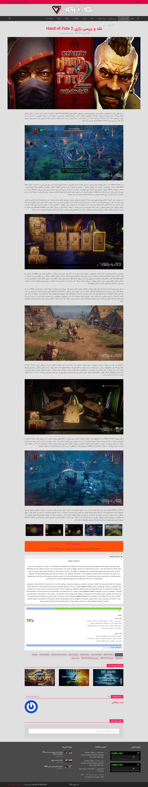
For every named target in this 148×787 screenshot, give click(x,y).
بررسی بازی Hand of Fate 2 (89, 658)
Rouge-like (119, 658)
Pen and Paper (44, 655)
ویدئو (84, 18)
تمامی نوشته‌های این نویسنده (32, 696)
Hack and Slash (113, 375)
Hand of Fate (104, 118)
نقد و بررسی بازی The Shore (108, 678)
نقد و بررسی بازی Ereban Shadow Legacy (74, 678)
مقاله (92, 18)
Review (35, 655)
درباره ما (21, 784)
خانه (138, 18)
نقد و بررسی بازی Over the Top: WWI (39, 678)
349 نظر (58, 769)
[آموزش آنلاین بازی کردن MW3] (68, 766)
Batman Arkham (30, 365)
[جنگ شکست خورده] (68, 760)
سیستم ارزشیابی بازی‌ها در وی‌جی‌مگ (18, 2)
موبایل (67, 18)
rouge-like (116, 296)
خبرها (132, 18)
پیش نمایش (101, 18)
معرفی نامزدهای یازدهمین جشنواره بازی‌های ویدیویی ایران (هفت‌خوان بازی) (92, 754)
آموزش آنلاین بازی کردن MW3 (53, 766)
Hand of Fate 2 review (59, 655)
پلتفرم (59, 18)
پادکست (76, 18)
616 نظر (58, 756)
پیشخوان (10, 784)
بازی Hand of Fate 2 (107, 658)
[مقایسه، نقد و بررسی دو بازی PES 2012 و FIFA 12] (68, 752)
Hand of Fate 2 (34, 372)
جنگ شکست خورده (57, 760)
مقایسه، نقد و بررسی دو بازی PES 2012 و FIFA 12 (52, 753)
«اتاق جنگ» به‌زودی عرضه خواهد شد (91, 770)
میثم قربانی (100, 752)
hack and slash (96, 655)
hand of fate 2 (73, 655)
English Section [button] (115, 557)
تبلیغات (16, 784)
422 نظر (58, 762)
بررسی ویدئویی (112, 18)
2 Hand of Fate (108, 655)
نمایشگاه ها (50, 18)
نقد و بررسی (124, 18)
